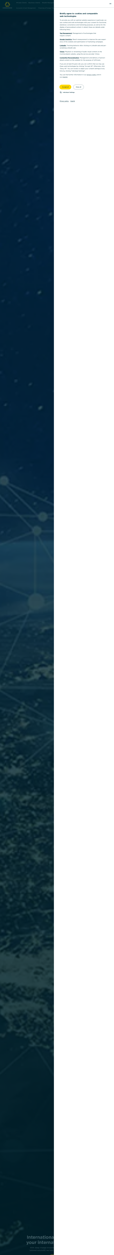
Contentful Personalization (69, 58)
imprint (65, 77)
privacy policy (91, 75)
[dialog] (57, 627)
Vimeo (62, 52)
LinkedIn (63, 45)
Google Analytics (66, 39)
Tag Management (66, 33)
